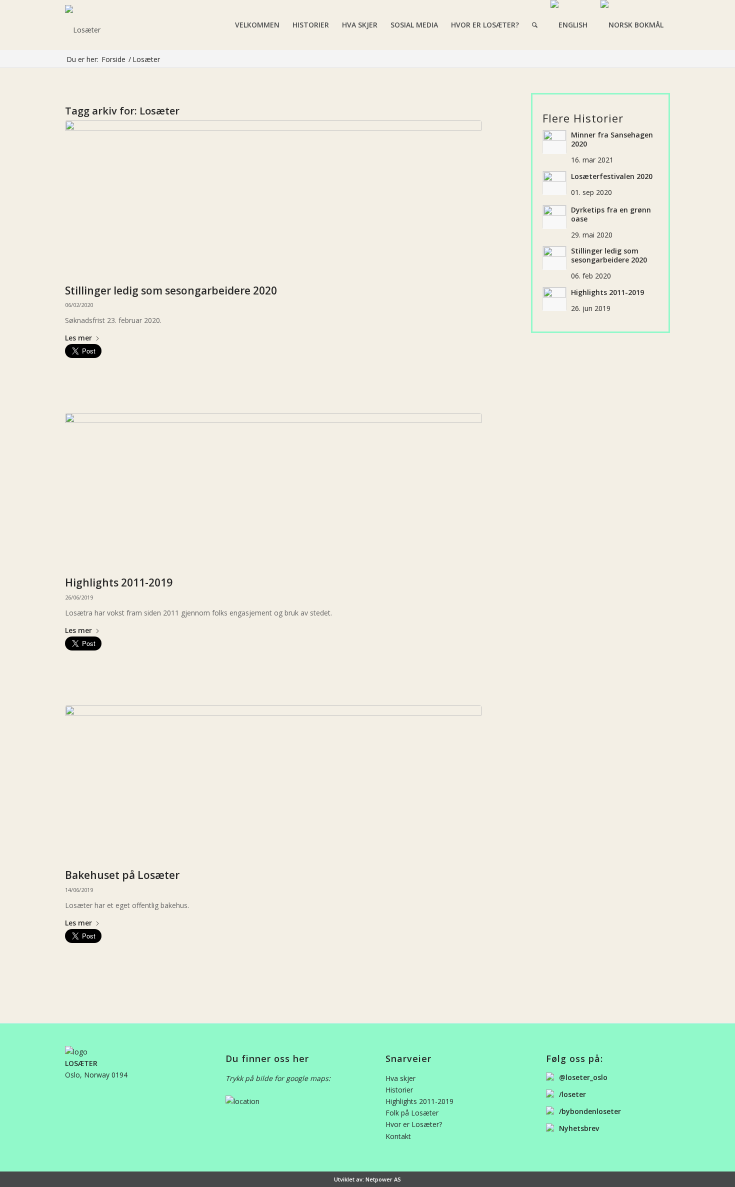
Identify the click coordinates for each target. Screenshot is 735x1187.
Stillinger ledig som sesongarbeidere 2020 (171, 291)
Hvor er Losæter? (414, 1124)
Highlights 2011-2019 (118, 583)
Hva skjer (401, 1078)
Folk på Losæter (412, 1113)
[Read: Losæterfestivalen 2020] (554, 183)
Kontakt (398, 1136)
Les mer (78, 338)
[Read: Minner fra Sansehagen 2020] (554, 142)
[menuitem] (257, 25)
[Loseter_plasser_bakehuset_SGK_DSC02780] (273, 492)
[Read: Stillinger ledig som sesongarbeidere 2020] (554, 258)
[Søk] (535, 25)
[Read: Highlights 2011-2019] (554, 299)
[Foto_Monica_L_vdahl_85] (273, 785)
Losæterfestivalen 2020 (611, 176)
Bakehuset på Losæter (122, 875)
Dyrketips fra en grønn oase (611, 215)
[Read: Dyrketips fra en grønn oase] (554, 217)
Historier (399, 1089)
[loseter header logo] (128, 25)
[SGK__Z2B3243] (273, 199)
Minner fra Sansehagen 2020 (612, 139)
